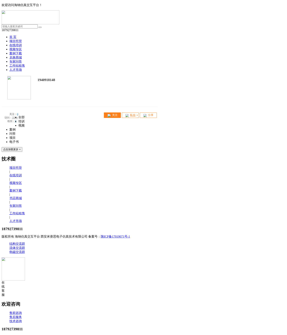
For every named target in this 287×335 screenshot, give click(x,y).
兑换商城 (15, 57)
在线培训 (15, 45)
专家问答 (15, 61)
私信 (132, 115)
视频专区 (15, 49)
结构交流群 (17, 243)
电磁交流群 (17, 252)
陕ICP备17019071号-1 (115, 236)
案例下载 (15, 53)
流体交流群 (17, 247)
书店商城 (15, 198)
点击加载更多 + (12, 149)
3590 (15, 117)
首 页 (12, 37)
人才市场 (15, 69)
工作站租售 (17, 65)
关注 (115, 115)
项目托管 (15, 41)
